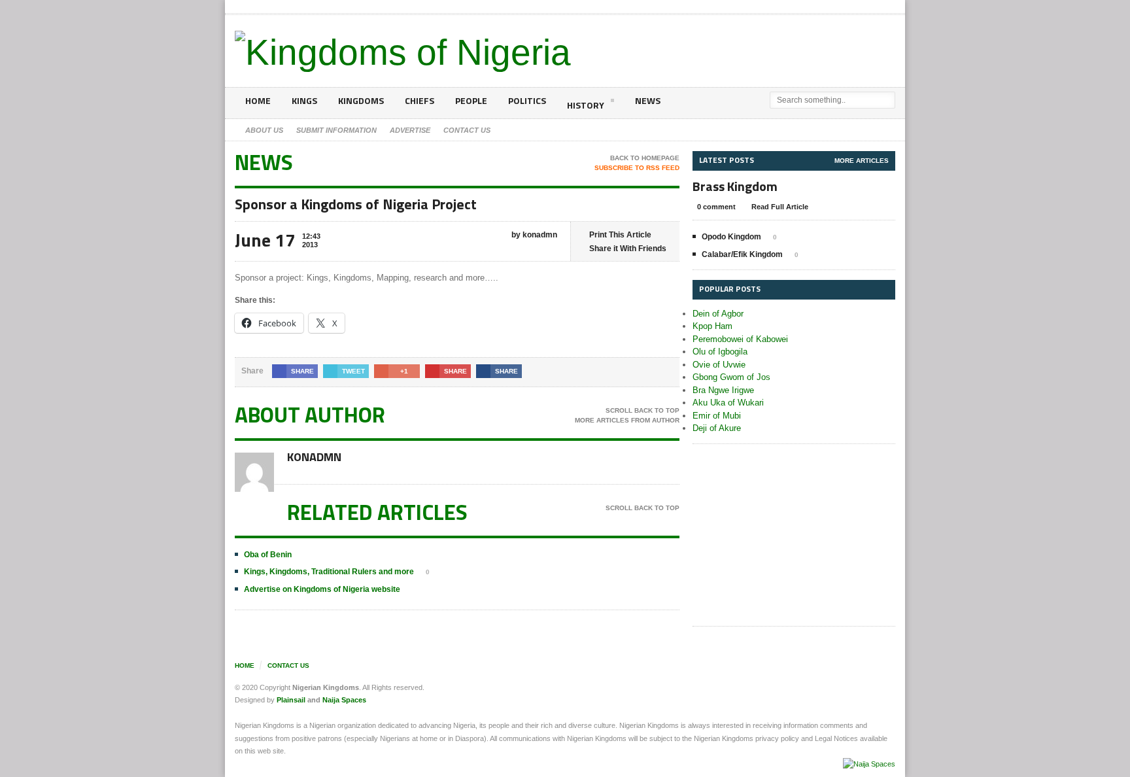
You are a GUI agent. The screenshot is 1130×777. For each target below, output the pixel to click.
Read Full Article (779, 207)
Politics (527, 100)
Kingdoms (361, 100)
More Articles (861, 160)
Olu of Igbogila (720, 351)
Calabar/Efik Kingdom (742, 254)
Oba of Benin (268, 554)
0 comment (716, 207)
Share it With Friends (627, 248)
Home (258, 100)
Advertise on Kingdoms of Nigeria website (322, 589)
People (471, 100)
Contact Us (288, 665)
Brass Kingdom (735, 186)
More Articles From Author (627, 420)
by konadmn (533, 234)
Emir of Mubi (717, 416)
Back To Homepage (644, 158)
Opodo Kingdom (731, 236)
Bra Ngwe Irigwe (723, 390)
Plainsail (291, 700)
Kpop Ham (712, 326)
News (647, 100)
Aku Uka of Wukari (728, 402)
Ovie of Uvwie (719, 365)
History (585, 105)
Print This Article (620, 234)
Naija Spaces (344, 700)
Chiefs (419, 100)
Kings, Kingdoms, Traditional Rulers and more (329, 571)
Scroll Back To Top (642, 410)
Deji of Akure (717, 428)
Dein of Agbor (718, 314)
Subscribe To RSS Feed (636, 167)
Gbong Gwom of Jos (731, 377)
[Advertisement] (794, 535)
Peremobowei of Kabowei (740, 339)
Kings (304, 100)
